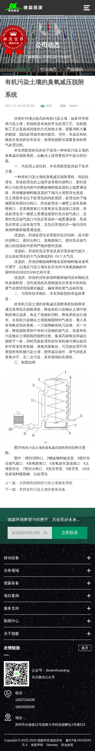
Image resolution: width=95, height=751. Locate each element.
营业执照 (67, 745)
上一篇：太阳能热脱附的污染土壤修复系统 (38, 483)
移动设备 (11, 558)
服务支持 (11, 608)
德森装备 (11, 583)
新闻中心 (11, 621)
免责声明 (37, 745)
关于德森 (11, 633)
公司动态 (22, 69)
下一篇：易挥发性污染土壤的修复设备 (35, 489)
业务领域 (11, 570)
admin (73, 106)
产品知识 (75, 69)
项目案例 (11, 595)
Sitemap (52, 745)
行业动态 (48, 69)
